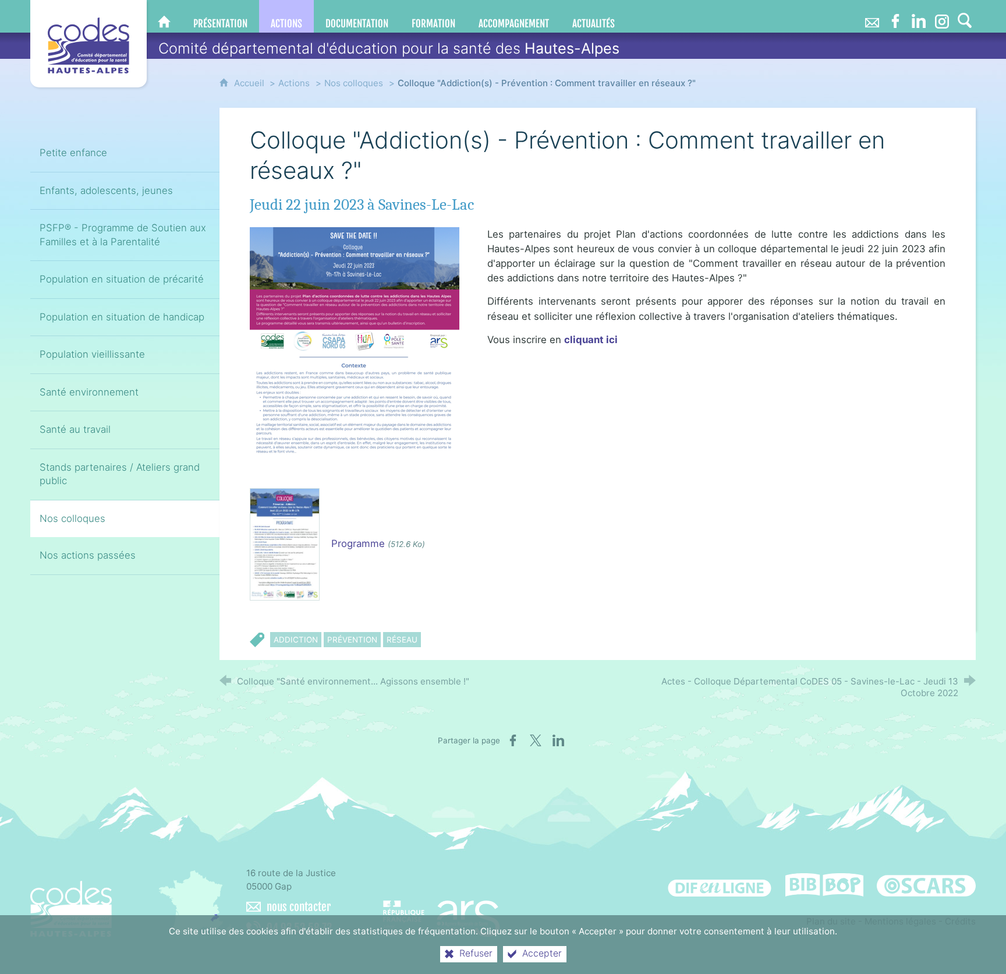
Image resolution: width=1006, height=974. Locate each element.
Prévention (352, 639)
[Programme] (285, 543)
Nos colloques (353, 83)
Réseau (402, 639)
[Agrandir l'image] (354, 342)
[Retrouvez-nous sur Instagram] (942, 16)
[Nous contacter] (872, 16)
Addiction (296, 639)
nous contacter (299, 907)
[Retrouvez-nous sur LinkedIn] (918, 16)
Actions (294, 83)
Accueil (250, 83)
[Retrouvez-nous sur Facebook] (895, 16)
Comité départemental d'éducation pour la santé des (388, 48)
